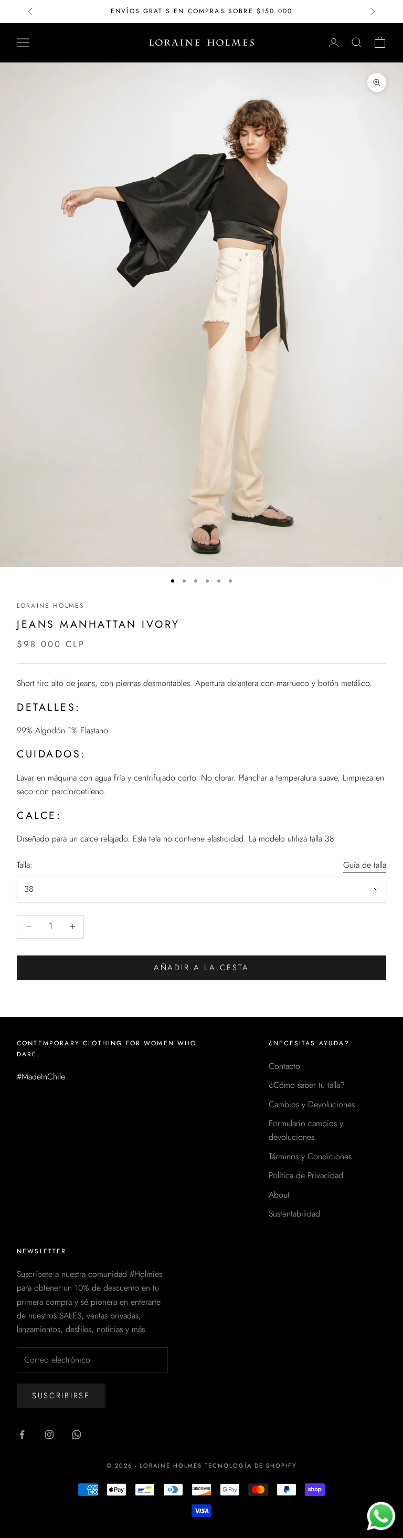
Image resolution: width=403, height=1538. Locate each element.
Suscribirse (61, 1395)
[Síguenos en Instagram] (49, 1434)
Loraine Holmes (50, 605)
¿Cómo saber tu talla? (307, 1085)
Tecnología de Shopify (250, 1465)
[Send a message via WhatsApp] (381, 1516)
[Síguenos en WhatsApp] (76, 1434)
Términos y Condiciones (310, 1156)
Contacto (284, 1066)
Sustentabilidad (294, 1214)
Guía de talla (364, 865)
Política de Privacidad (306, 1175)
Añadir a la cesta (201, 967)
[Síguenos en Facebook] (22, 1434)
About (279, 1195)
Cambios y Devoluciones (312, 1104)
